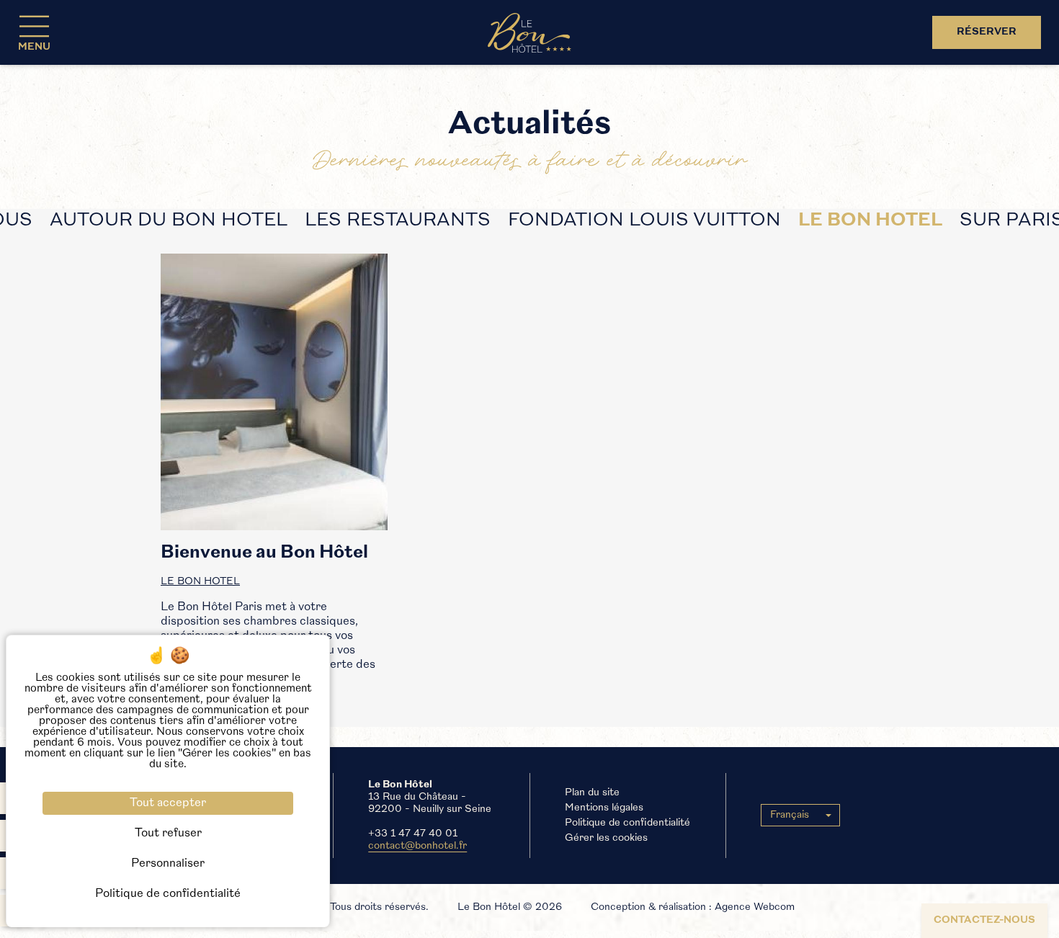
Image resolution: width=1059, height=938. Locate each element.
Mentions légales (604, 808)
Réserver (986, 32)
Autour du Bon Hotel (168, 221)
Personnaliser (168, 864)
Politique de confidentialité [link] (168, 894)
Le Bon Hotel (870, 221)
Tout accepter (168, 803)
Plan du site (592, 792)
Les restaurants (398, 221)
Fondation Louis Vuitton (644, 221)
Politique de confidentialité (627, 823)
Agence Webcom (755, 907)
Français (789, 815)
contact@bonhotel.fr (417, 846)
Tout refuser (168, 833)
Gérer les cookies (606, 838)
